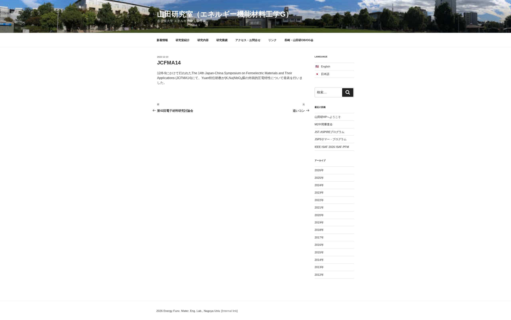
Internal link (229, 310)
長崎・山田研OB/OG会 (298, 40)
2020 (318, 215)
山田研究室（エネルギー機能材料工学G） (225, 14)
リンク (272, 40)
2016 (318, 244)
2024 (318, 185)
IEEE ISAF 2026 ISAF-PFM (332, 146)
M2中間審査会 (324, 124)
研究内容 (203, 40)
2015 (318, 252)
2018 (318, 229)
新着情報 (162, 40)
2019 (318, 222)
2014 (318, 259)
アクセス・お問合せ (247, 40)
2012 (318, 274)
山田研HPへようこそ (328, 117)
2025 (318, 177)
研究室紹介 (183, 40)
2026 (318, 170)
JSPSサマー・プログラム (331, 139)
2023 (318, 192)
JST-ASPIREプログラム (329, 131)
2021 (318, 207)
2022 (318, 200)
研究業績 (222, 40)
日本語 (325, 74)
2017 (318, 237)
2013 (318, 267)
